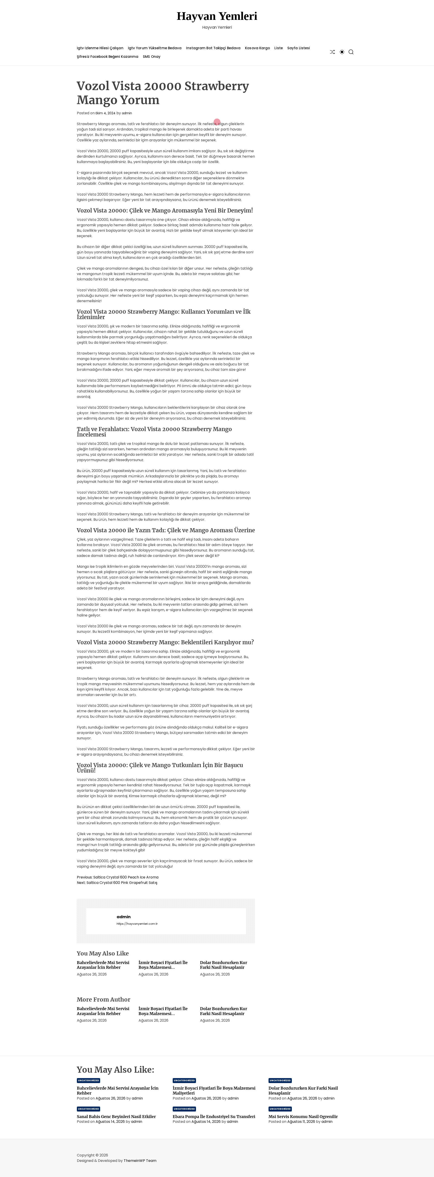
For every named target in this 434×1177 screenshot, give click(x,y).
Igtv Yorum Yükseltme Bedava (155, 48)
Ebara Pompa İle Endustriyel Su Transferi (214, 1116)
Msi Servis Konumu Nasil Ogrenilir (303, 1116)
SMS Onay (151, 56)
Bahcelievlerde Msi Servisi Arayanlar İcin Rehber (103, 965)
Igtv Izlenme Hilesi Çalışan (100, 48)
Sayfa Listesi (298, 48)
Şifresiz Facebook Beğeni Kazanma (107, 56)
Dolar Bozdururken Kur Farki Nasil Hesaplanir (223, 965)
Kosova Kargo (257, 48)
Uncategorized (88, 1080)
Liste (278, 48)
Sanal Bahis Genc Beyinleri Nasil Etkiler (116, 1116)
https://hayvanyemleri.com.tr (137, 924)
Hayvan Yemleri (217, 15)
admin (127, 113)
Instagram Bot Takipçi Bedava (213, 48)
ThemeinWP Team (140, 1160)
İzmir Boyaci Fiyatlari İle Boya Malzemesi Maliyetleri (163, 967)
